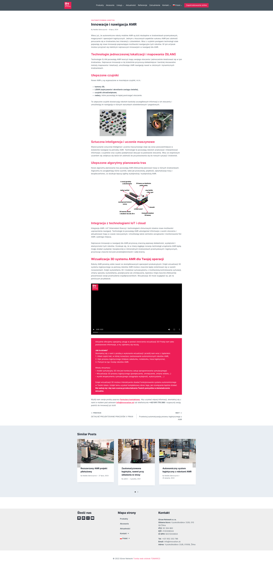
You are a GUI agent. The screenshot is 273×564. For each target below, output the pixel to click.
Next (194, 465)
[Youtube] (92, 518)
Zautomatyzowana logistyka (103, 20)
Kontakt (123, 533)
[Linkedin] (79, 518)
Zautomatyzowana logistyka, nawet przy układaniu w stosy (133, 471)
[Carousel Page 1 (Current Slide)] (135, 492)
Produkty (100, 5)
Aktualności (131, 5)
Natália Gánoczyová (100, 29)
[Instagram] (88, 518)
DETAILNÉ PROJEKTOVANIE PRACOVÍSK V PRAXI (112, 415)
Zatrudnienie (154, 5)
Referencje (142, 5)
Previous (78, 465)
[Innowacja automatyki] (67, 5)
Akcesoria (110, 5)
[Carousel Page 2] (137, 492)
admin (126, 479)
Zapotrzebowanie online (196, 5)
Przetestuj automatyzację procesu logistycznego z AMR (160, 416)
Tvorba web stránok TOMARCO (146, 558)
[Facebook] (83, 518)
